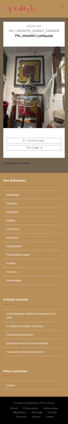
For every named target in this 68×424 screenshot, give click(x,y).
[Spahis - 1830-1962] (26, 8)
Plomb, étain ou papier (18, 254)
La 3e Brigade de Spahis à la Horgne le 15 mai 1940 (31, 315)
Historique (11, 203)
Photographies (14, 246)
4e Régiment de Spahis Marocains (24, 326)
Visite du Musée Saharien (20, 334)
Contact (10, 385)
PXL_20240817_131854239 (42, 30)
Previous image (35, 140)
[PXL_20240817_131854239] (34, 87)
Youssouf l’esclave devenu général (25, 351)
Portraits (10, 263)
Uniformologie (13, 280)
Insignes (10, 220)
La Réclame (12, 229)
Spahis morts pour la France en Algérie (27, 343)
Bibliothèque (12, 194)
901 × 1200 (15, 30)
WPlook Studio (46, 403)
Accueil (14, 408)
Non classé (12, 237)
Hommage (12, 212)
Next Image (33, 147)
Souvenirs (11, 271)
